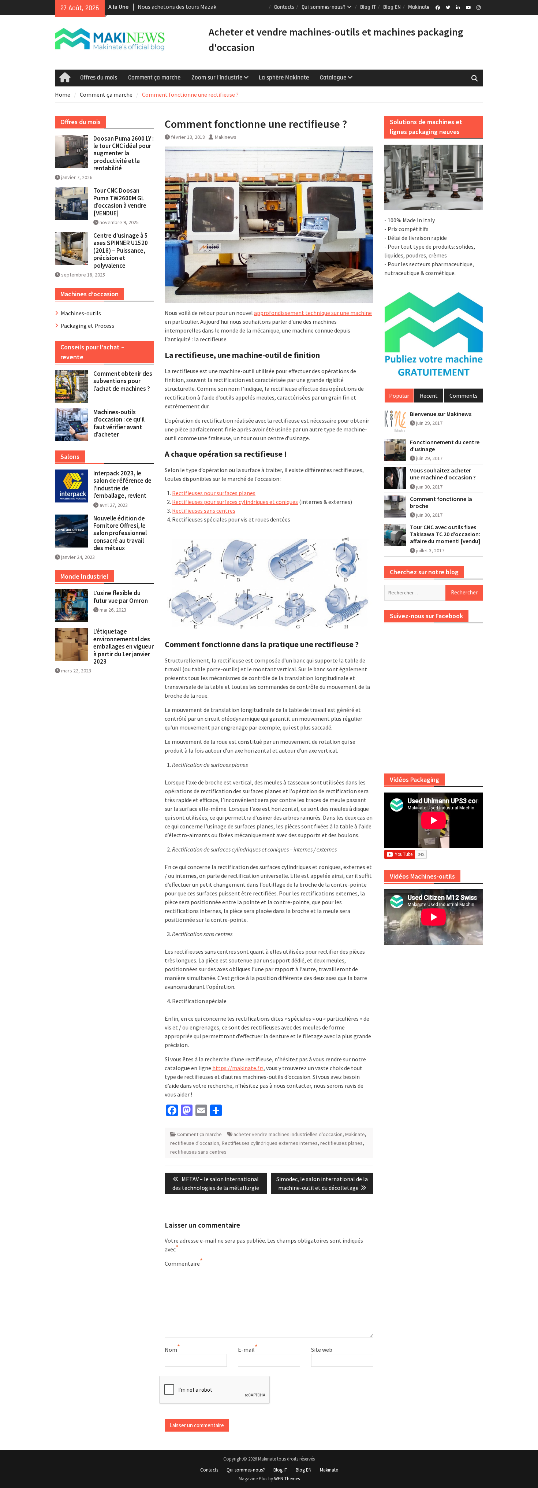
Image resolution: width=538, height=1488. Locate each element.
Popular (399, 395)
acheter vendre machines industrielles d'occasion (288, 1134)
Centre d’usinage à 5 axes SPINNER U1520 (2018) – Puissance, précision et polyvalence (120, 250)
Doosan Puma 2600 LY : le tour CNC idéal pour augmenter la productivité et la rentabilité (123, 153)
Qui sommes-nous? (323, 7)
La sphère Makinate (284, 78)
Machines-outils (81, 313)
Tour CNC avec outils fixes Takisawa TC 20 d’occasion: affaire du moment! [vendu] (445, 534)
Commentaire (182, 1263)
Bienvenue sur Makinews (440, 414)
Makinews (225, 137)
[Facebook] (437, 7)
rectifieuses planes (341, 1143)
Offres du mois (98, 78)
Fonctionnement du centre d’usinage (444, 446)
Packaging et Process (87, 325)
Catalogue (333, 78)
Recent (429, 395)
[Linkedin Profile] (458, 7)
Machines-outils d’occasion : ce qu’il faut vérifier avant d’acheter (119, 423)
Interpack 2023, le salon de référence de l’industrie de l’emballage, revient (122, 484)
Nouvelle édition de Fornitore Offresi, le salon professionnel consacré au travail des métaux (120, 533)
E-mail (246, 1349)
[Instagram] (478, 7)
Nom (171, 1349)
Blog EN (392, 7)
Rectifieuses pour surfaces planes (213, 493)
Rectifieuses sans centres (203, 510)
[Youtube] (468, 7)
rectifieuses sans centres (198, 1152)
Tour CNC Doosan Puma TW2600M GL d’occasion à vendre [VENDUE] (119, 201)
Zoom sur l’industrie (216, 78)
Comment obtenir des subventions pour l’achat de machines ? (122, 381)
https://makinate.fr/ (238, 1068)
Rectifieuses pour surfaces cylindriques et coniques (235, 501)
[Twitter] (447, 7)
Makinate (418, 7)
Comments (463, 395)
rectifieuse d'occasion (194, 1143)
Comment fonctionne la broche (441, 502)
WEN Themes (287, 1479)
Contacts (284, 7)
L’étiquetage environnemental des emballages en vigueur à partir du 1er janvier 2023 (123, 646)
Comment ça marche (154, 78)
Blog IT (368, 7)
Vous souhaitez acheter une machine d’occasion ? (443, 474)
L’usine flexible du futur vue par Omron (120, 596)
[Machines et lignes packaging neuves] (433, 178)
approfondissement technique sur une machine (313, 312)
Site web (321, 1349)
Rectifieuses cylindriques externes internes (270, 1143)
